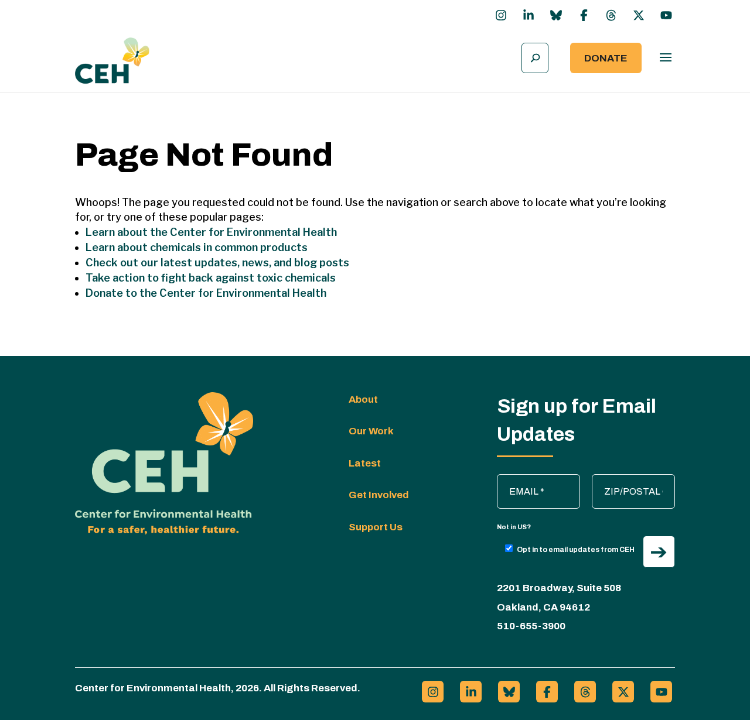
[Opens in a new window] (501, 15)
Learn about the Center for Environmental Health (211, 232)
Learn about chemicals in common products (197, 247)
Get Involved (379, 494)
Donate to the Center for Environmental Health (206, 293)
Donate (606, 58)
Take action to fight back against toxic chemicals (211, 278)
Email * (517, 480)
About (363, 399)
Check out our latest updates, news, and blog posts (217, 262)
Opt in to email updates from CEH (576, 550)
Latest (365, 463)
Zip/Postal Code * (634, 480)
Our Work (371, 431)
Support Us (376, 527)
